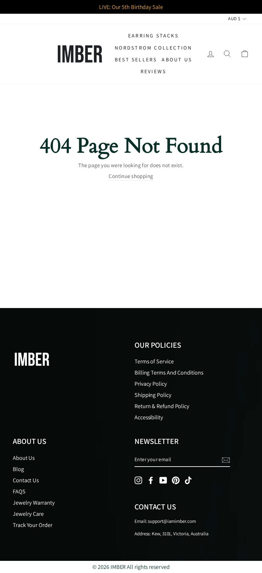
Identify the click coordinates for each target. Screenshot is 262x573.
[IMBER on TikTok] (188, 480)
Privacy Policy (151, 383)
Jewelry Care (28, 513)
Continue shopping (131, 176)
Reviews (153, 71)
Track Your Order (32, 525)
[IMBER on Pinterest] (176, 480)
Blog (18, 469)
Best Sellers (136, 59)
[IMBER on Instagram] (138, 480)
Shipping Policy (153, 395)
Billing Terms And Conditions (169, 372)
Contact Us (26, 480)
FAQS (19, 491)
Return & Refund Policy (162, 406)
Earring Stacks (153, 35)
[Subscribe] (226, 460)
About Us (177, 59)
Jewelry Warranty (34, 502)
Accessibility (149, 417)
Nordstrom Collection (153, 47)
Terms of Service (154, 361)
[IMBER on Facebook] (151, 480)
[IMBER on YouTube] (163, 480)
